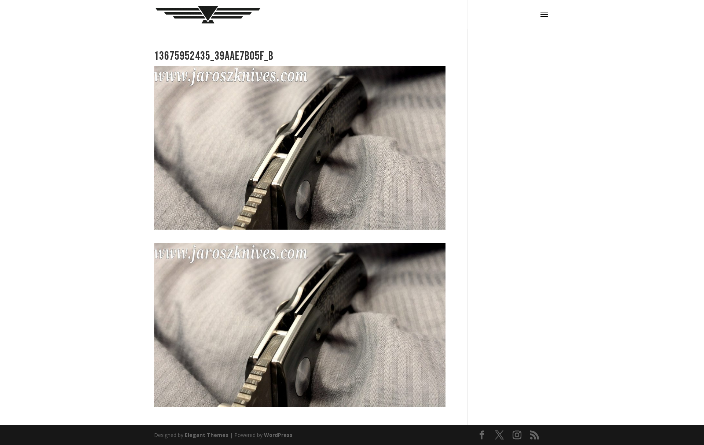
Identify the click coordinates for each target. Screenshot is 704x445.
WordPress (278, 434)
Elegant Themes (206, 434)
